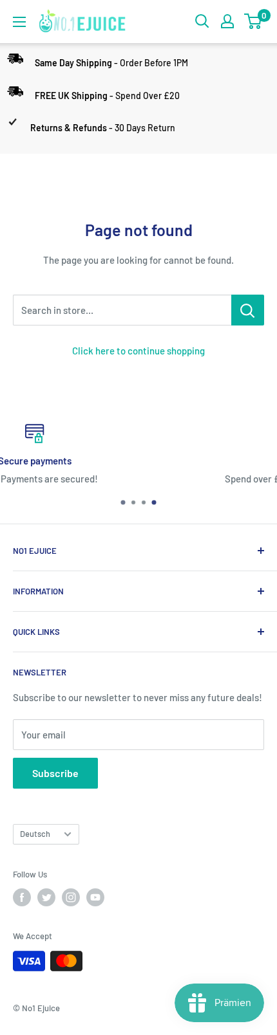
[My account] (227, 21)
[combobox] (122, 310)
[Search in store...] (247, 310)
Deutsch (35, 834)
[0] (253, 21)
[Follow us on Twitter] (46, 897)
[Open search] (202, 21)
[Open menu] (19, 22)
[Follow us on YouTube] (95, 897)
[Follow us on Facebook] (22, 897)
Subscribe (55, 773)
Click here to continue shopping (138, 350)
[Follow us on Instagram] (71, 897)
